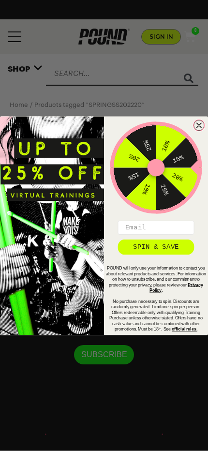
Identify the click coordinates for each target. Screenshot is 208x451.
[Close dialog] (199, 125)
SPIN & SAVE (156, 246)
